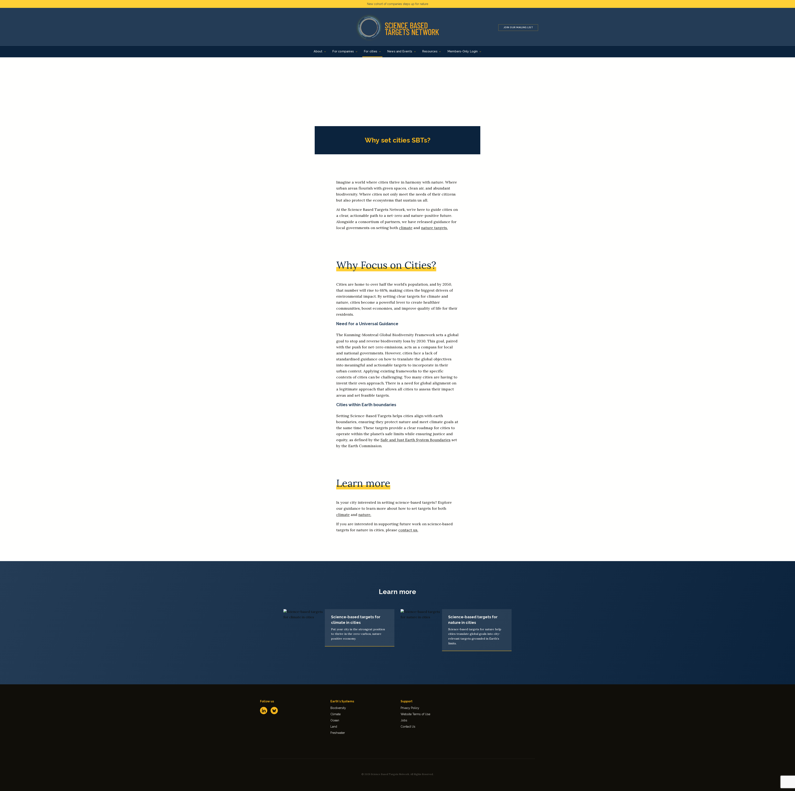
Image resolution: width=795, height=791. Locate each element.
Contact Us (408, 726)
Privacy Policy (410, 708)
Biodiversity (338, 708)
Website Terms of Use (415, 714)
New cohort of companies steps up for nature (397, 4)
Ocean (334, 720)
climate (405, 227)
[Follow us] (263, 710)
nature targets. (434, 227)
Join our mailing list (518, 27)
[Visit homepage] (397, 27)
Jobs (404, 720)
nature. (364, 514)
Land (333, 726)
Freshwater (337, 732)
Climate (335, 714)
